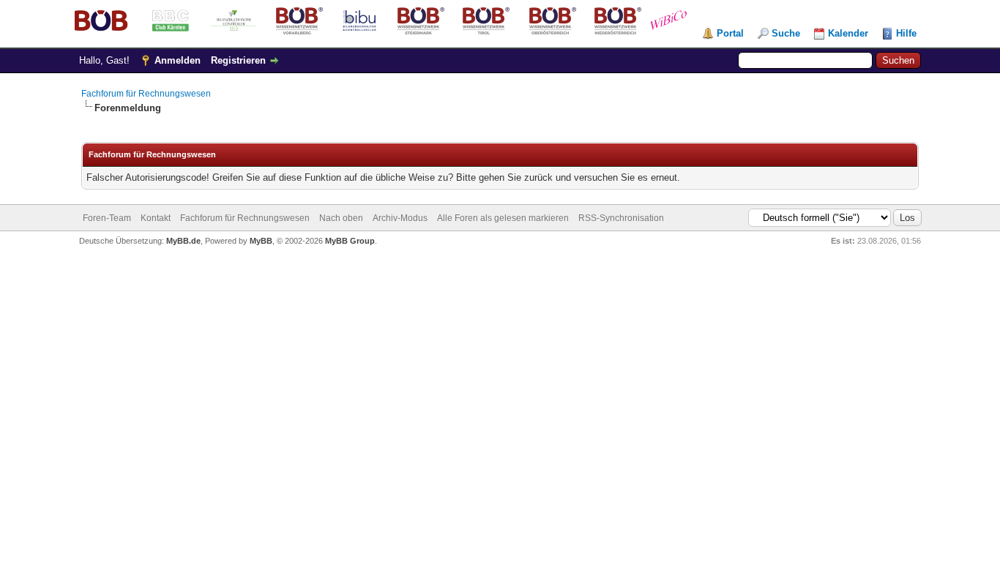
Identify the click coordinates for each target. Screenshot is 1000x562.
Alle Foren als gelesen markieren (503, 218)
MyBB (261, 240)
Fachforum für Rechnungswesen (146, 94)
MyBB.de (183, 240)
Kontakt (156, 218)
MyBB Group (350, 240)
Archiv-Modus (400, 218)
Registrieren (238, 60)
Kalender (848, 33)
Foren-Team (107, 218)
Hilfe (906, 33)
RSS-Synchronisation (621, 218)
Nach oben (341, 218)
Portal (730, 33)
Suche (786, 33)
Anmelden (177, 60)
